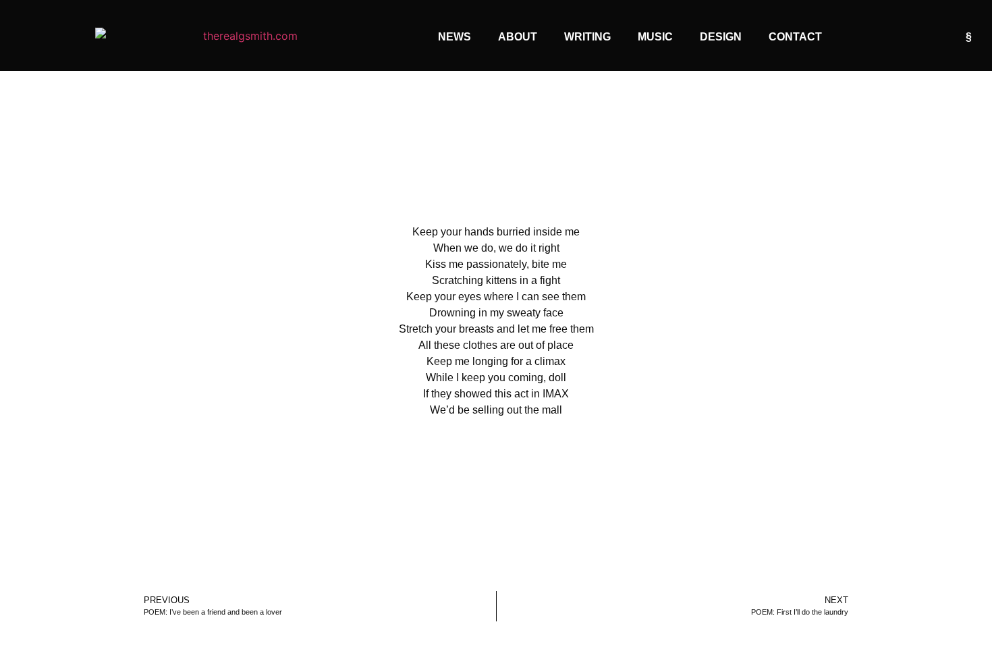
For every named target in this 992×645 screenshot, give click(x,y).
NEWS (454, 37)
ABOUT (517, 37)
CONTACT (795, 37)
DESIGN (721, 37)
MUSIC (655, 37)
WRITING (587, 37)
